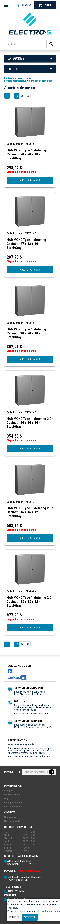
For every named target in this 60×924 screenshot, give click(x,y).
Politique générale (13, 802)
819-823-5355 (16, 891)
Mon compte (10, 817)
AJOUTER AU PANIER (30, 180)
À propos (8, 790)
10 (17, 96)
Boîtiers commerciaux (15, 80)
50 (28, 96)
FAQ (6, 798)
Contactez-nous (12, 794)
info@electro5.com (39, 713)
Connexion (26, 5)
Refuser (14, 917)
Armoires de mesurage (40, 80)
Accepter (30, 917)
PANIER (47, 4)
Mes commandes (13, 821)
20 (22, 96)
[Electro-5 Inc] (30, 35)
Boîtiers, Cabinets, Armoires (18, 78)
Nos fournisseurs (13, 806)
